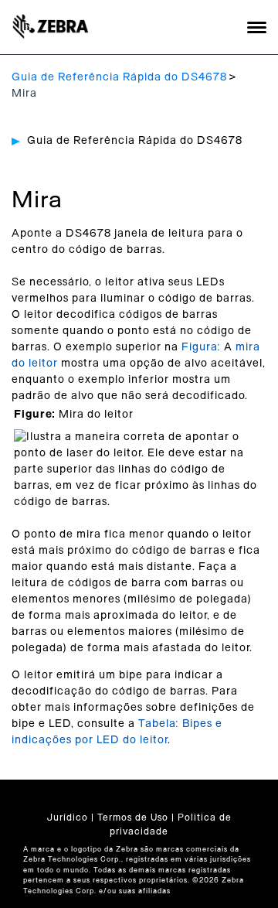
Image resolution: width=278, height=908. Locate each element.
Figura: (202, 347)
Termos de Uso (132, 817)
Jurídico (67, 817)
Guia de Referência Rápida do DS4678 (119, 77)
